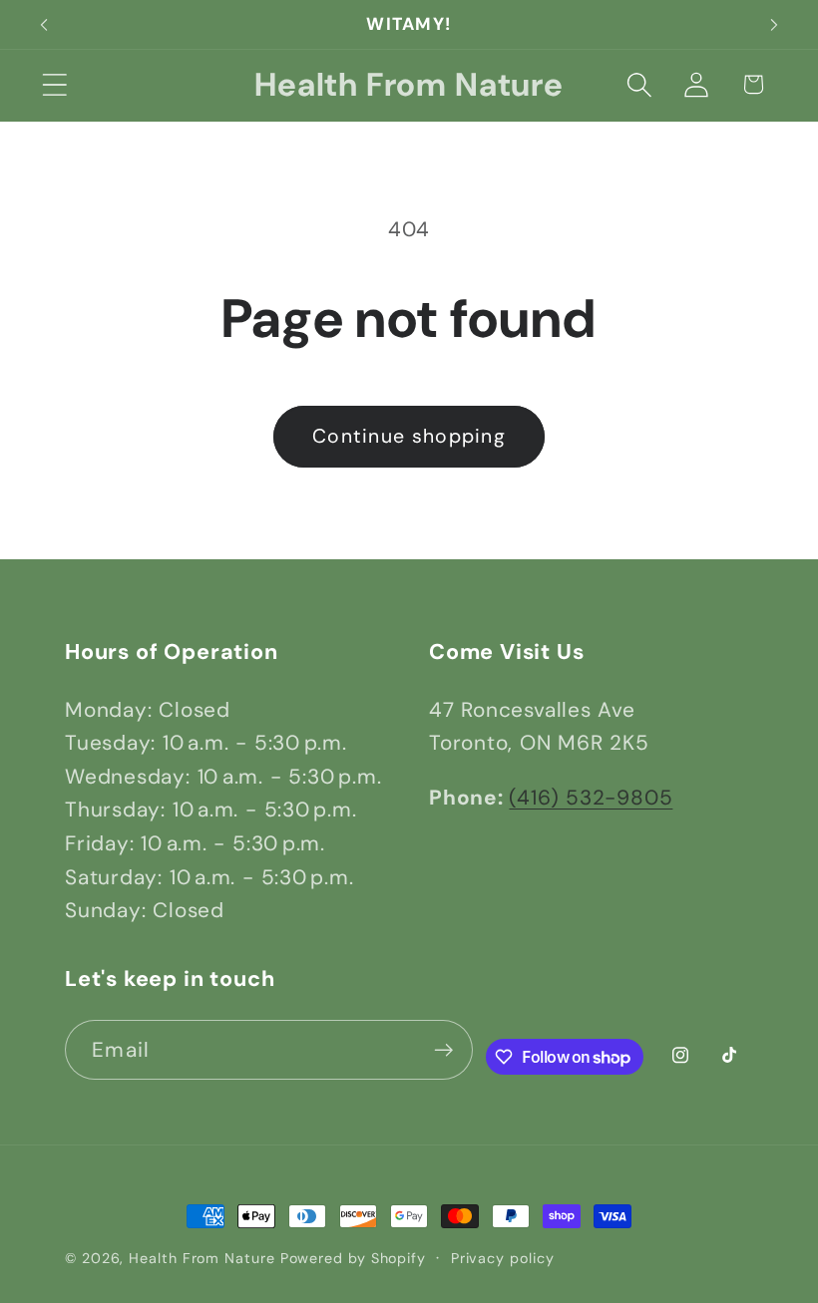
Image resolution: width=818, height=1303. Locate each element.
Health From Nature (201, 1258)
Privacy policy (503, 1258)
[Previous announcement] (44, 25)
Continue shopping (409, 436)
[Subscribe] (443, 1050)
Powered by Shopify (353, 1258)
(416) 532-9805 (590, 797)
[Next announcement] (774, 25)
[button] (54, 84)
